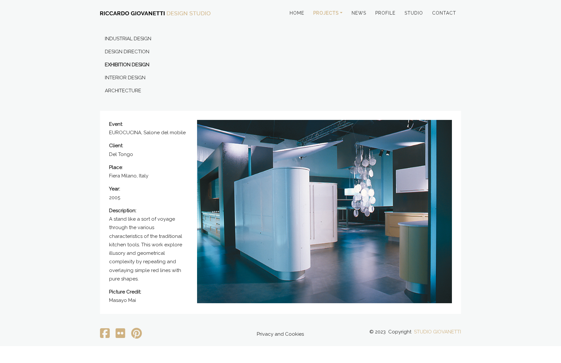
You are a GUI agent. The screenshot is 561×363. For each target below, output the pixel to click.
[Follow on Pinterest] (136, 336)
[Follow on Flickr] (120, 336)
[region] (324, 211)
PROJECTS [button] (326, 13)
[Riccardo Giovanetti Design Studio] (155, 14)
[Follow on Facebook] (105, 336)
